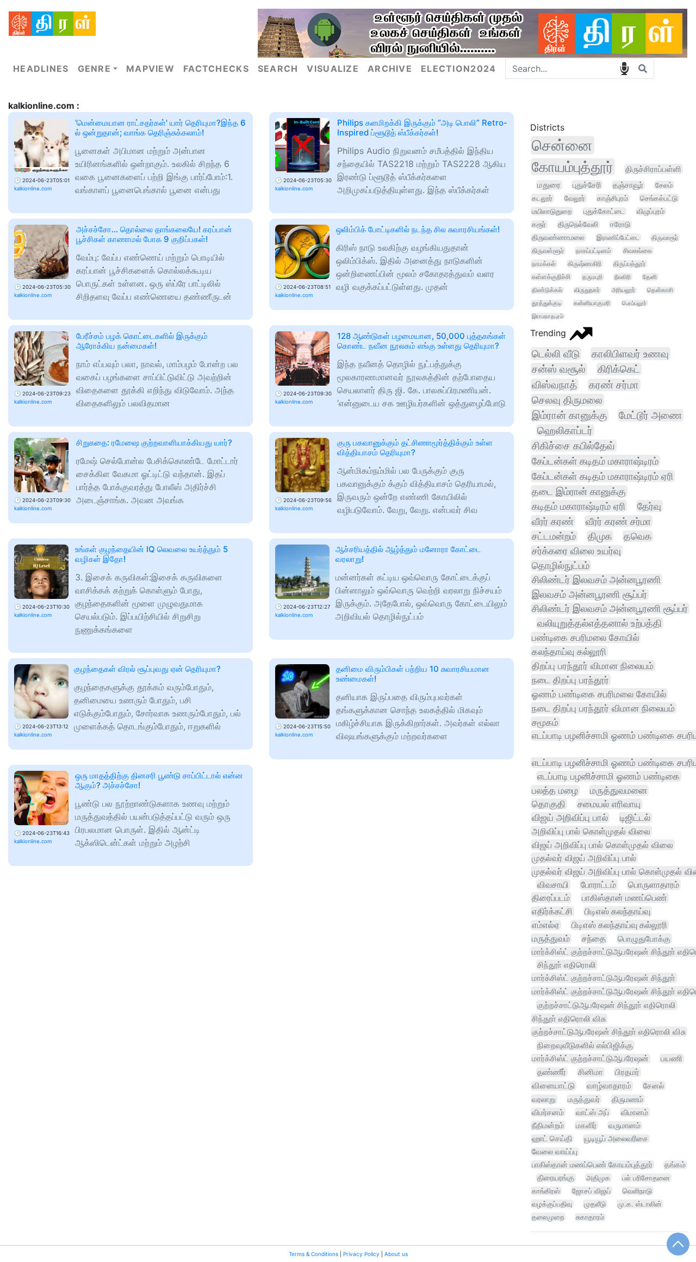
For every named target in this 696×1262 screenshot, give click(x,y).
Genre (94, 68)
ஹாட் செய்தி (552, 1138)
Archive (390, 68)
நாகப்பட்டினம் (593, 250)
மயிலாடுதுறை (551, 211)
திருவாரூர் (664, 237)
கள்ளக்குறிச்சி (551, 277)
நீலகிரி (622, 277)
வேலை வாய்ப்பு (554, 1151)
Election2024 (458, 68)
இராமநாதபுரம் (547, 316)
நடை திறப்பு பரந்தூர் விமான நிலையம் (603, 708)
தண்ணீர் (551, 1072)
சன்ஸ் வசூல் (559, 369)
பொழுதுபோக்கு (644, 938)
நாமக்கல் (544, 263)
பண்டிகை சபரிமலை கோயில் (585, 637)
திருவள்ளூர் (548, 250)
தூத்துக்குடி (547, 303)
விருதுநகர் (587, 290)
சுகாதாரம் (590, 1217)
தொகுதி (549, 804)
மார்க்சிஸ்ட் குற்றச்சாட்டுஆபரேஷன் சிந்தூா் (603, 978)
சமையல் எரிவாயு (609, 804)
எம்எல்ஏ (546, 925)
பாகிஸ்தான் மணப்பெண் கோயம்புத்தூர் (592, 1164)
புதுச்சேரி (587, 184)
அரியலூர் (623, 290)
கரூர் (539, 224)
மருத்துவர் (584, 1099)
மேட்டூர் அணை (650, 415)
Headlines (41, 68)
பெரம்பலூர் (634, 303)
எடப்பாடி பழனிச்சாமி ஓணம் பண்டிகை (608, 776)
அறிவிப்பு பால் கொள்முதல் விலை (591, 831)
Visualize (333, 68)
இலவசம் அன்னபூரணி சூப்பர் (589, 594)
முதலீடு (595, 1203)
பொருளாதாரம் (653, 884)
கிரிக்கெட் (619, 369)
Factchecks (216, 68)
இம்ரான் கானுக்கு (569, 415)
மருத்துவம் (551, 938)
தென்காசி (660, 290)
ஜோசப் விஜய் (591, 1190)
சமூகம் (545, 722)
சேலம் (664, 185)
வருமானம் (624, 1125)
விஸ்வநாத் (554, 385)
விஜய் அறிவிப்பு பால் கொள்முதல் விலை (602, 844)
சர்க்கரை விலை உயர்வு (576, 550)
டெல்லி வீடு (556, 353)
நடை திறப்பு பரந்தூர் (570, 679)
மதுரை (549, 185)
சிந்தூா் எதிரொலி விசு (569, 1018)
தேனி (650, 277)
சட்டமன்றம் (554, 536)
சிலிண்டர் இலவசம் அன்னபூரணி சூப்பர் (610, 608)
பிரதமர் (627, 1072)
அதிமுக (598, 1177)
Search (278, 68)
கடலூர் (542, 198)
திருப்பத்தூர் (629, 264)
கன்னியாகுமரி (592, 303)
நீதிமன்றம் (548, 1125)
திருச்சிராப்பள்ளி (653, 169)
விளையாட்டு (553, 1086)
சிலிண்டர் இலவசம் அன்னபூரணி (596, 579)
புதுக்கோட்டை (604, 211)
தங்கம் (675, 1164)
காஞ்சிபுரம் (612, 198)
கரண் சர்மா (614, 385)
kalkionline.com (33, 188)
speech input (624, 68)
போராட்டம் (598, 884)
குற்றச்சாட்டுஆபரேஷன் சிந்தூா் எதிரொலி (606, 1005)
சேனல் (653, 1085)
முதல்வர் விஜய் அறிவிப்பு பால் (584, 857)
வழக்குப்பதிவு (552, 1203)
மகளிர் (586, 1125)
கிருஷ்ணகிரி (584, 263)
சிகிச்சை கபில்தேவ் (573, 445)
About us (396, 1254)
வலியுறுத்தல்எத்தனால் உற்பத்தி (599, 623)
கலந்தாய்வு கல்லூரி (569, 651)
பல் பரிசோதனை (646, 1177)
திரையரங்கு (555, 1177)
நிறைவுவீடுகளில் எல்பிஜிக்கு (585, 1045)
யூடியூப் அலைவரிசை (616, 1138)
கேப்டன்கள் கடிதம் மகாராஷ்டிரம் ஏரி (602, 476)
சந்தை (594, 938)
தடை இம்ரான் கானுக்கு (579, 491)
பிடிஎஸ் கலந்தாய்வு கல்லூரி (619, 925)
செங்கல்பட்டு (659, 198)
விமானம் (634, 1112)
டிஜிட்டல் (635, 817)
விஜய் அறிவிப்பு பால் (570, 817)
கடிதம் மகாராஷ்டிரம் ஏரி (578, 506)
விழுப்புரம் (650, 211)
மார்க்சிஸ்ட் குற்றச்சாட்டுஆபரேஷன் (590, 1058)
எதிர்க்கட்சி (552, 911)
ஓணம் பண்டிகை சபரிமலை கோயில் (599, 694)
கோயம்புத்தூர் (572, 166)
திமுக (600, 536)
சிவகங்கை (637, 250)
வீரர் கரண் (553, 521)
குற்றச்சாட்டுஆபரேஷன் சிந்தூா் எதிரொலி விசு (609, 1031)
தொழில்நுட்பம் (560, 565)
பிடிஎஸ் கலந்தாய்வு (617, 911)
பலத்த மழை (555, 790)
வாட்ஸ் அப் (592, 1112)
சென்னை (562, 145)
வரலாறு (544, 1099)
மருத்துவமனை (618, 790)
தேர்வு (649, 506)
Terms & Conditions (313, 1254)
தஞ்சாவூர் (628, 185)
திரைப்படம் (551, 897)
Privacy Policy (361, 1254)
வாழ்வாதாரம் (609, 1086)
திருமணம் (627, 1099)
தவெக (637, 536)
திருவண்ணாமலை (558, 237)
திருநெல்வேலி (578, 224)
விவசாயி (553, 884)
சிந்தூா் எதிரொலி (566, 965)
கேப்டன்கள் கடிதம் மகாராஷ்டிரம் (595, 461)
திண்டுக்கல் (547, 290)
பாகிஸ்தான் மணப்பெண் (624, 898)
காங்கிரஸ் (546, 1190)
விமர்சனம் (548, 1112)
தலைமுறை (548, 1216)
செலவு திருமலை (567, 400)
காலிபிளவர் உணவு (630, 353)
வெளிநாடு (637, 1190)
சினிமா (590, 1072)
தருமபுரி (592, 277)
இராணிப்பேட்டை (617, 237)
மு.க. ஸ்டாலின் (640, 1203)
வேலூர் (574, 198)
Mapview (150, 68)
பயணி (671, 1058)
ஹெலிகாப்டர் (565, 430)
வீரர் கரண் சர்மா (618, 521)
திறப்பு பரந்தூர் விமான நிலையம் (593, 665)
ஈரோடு (620, 224)
